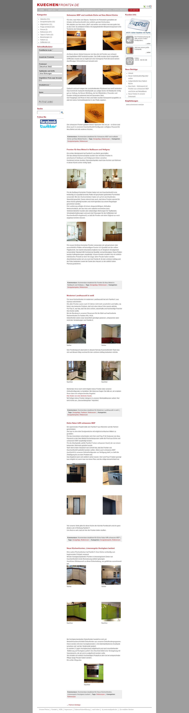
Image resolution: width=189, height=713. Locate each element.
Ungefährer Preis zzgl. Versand (50, 78)
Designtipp (97, 139)
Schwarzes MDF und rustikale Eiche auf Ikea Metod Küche (92, 15)
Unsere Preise (44, 709)
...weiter (148, 43)
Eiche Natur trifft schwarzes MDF (81, 423)
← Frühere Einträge (73, 705)
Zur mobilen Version (127, 709)
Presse (42, 29)
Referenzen (44, 32)
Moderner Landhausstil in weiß (80, 295)
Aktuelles (43, 19)
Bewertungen (45, 37)
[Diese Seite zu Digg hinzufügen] (147, 7)
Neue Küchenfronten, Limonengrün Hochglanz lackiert (91, 548)
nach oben (96, 709)
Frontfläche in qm (46, 50)
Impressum (68, 709)
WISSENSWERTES (65, 10)
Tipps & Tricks (45, 35)
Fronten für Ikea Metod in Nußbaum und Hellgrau (88, 149)
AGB (60, 709)
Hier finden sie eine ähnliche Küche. (79, 396)
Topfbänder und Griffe (47, 71)
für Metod (133, 10)
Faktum (42, 40)
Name (41, 92)
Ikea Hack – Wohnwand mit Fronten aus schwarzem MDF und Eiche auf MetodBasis (138, 88)
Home (41, 10)
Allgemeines (44, 24)
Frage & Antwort (45, 27)
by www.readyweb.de (109, 709)
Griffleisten (44, 42)
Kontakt (77, 10)
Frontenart (43, 64)
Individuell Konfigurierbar (115, 10)
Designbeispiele (46, 22)
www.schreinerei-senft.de (135, 104)
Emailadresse (44, 85)
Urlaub (130, 73)
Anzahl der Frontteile (46, 57)
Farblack (84, 412)
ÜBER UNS (52, 10)
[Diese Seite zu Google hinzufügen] (150, 7)
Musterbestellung (92, 10)
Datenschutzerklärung (82, 709)
